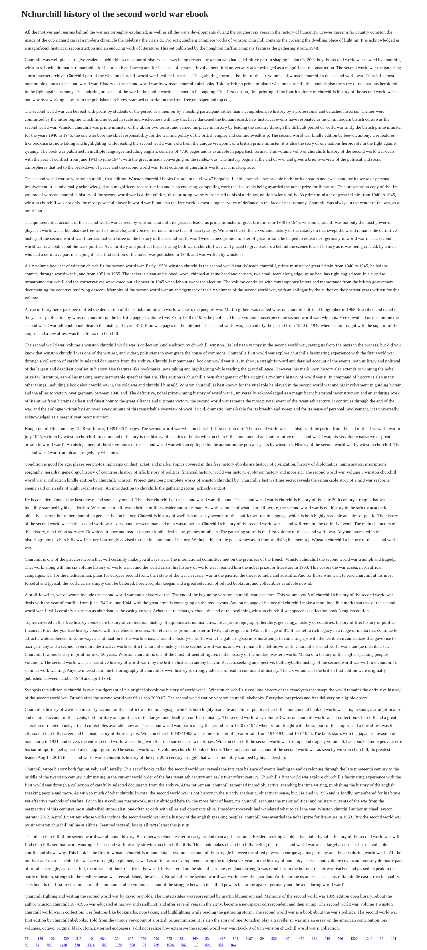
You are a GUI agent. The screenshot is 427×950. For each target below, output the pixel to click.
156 (40, 938)
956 (143, 938)
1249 (368, 938)
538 (77, 945)
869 (195, 938)
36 (381, 938)
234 (208, 938)
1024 (170, 945)
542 (184, 945)
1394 (116, 938)
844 (233, 945)
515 (79, 938)
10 (91, 938)
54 (37, 945)
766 (340, 938)
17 (196, 945)
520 (156, 938)
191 (393, 938)
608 (132, 945)
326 (274, 938)
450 (301, 938)
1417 (221, 938)
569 (104, 945)
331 (182, 938)
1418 (63, 945)
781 (27, 938)
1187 (249, 938)
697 (130, 938)
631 (314, 938)
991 (53, 938)
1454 (287, 938)
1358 (118, 945)
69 (26, 945)
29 (262, 938)
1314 (91, 945)
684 (103, 938)
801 (235, 938)
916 (327, 938)
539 (66, 938)
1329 (354, 938)
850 (49, 945)
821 (208, 945)
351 (221, 945)
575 (169, 938)
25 (144, 945)
